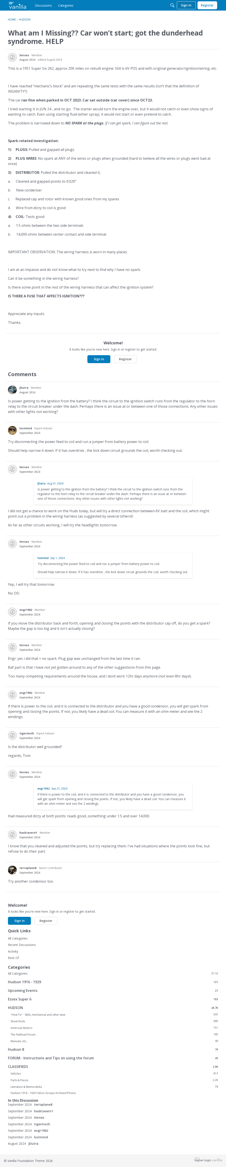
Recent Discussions (22, 945)
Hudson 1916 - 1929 (113, 981)
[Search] (172, 5)
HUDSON (113, 1007)
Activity (13, 951)
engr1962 (25, 610)
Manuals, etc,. (114, 1041)
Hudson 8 (113, 1049)
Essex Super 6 (113, 999)
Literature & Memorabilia (114, 1087)
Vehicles (114, 1073)
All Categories (18, 938)
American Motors (114, 1028)
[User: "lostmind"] (12, 430)
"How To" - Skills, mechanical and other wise (114, 1015)
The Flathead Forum (114, 1034)
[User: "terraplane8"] (12, 870)
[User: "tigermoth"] (12, 735)
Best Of (13, 958)
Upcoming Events (113, 990)
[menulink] (43, 5)
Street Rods (114, 1021)
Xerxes (24, 55)
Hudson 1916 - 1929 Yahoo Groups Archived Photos (43, 1093)
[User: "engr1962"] (12, 612)
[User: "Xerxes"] (12, 57)
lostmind (25, 428)
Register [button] (125, 359)
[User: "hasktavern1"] (12, 834)
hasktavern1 (28, 833)
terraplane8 (27, 868)
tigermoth (26, 733)
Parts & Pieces (114, 1080)
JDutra (23, 388)
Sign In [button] (99, 359)
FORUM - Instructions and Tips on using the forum (113, 1058)
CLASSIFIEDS (113, 1066)
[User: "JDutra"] (12, 389)
